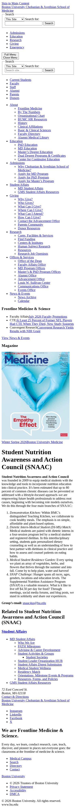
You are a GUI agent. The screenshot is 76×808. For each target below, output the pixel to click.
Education (16, 36)
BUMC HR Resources (32, 119)
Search (14, 762)
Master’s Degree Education (35, 152)
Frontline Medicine (30, 108)
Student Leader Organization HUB (40, 661)
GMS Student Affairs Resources (38, 192)
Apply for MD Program (33, 173)
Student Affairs (19, 184)
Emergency (17, 47)
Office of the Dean (30, 261)
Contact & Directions (15, 696)
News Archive (27, 297)
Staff (13, 87)
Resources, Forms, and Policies (38, 679)
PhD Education (27, 144)
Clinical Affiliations (30, 126)
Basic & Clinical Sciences (34, 130)
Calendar (23, 301)
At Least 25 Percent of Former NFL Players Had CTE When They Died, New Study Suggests (42, 322)
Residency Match (29, 671)
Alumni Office (27, 275)
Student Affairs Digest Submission (40, 664)
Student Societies (37, 657)
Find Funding (26, 239)
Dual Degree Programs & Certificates (42, 155)
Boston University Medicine (45, 442)
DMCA (15, 794)
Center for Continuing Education (39, 159)
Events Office (26, 290)
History (22, 123)
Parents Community (30, 224)
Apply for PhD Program (33, 177)
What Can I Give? (29, 206)
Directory (16, 765)
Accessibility (18, 790)
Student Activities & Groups (36, 653)
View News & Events (16, 338)
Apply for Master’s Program (36, 181)
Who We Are (26, 642)
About (14, 104)
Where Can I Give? (30, 210)
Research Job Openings (33, 253)
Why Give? (25, 199)
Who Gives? (26, 203)
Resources (24, 250)
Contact (15, 769)
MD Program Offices (31, 268)
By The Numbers (29, 112)
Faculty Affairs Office (32, 264)
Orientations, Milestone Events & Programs (45, 675)
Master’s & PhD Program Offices (39, 272)
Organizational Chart (31, 115)
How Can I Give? (29, 217)
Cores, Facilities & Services (35, 235)
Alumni (14, 90)
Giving (14, 43)
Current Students (20, 79)
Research (15, 40)
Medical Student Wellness (34, 668)
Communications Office (33, 286)
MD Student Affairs (30, 188)
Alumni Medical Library (33, 137)
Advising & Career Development (39, 650)
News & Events (20, 293)
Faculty (14, 83)
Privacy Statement (21, 786)
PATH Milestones (29, 646)
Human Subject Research (34, 246)
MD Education (27, 148)
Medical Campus (20, 758)
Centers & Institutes (30, 242)
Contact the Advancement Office (39, 221)
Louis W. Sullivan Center (34, 282)
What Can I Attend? (30, 213)
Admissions (17, 32)
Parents (14, 94)
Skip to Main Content (15, 3)
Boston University (13, 776)
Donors (14, 98)
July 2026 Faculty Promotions (48, 316)
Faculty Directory (29, 134)
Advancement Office (31, 279)
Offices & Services (22, 257)
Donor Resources (29, 228)
